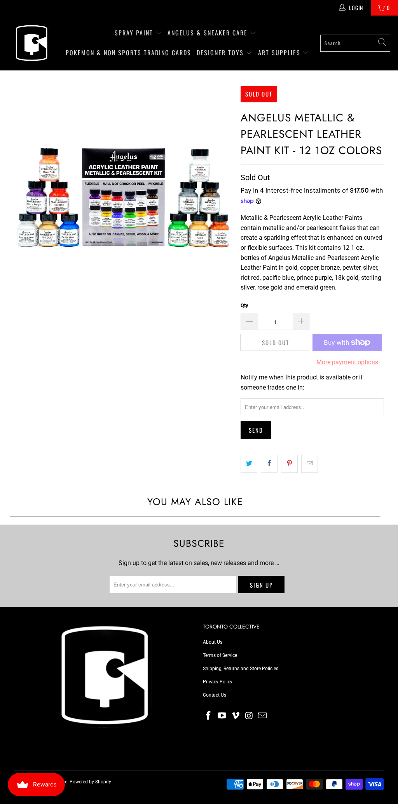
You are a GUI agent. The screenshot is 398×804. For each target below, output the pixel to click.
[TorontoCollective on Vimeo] (235, 716)
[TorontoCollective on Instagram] (249, 716)
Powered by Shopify (90, 782)
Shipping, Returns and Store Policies (240, 668)
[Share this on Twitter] (249, 464)
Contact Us (214, 695)
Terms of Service (220, 655)
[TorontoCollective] (31, 43)
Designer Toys (221, 52)
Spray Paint (135, 32)
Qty (244, 305)
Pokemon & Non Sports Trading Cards (128, 52)
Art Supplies (280, 52)
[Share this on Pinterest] (289, 464)
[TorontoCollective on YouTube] (222, 716)
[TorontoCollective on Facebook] (209, 716)
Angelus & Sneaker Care (208, 32)
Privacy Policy (217, 682)
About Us (212, 642)
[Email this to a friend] (309, 464)
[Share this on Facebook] (269, 464)
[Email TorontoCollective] (263, 716)
